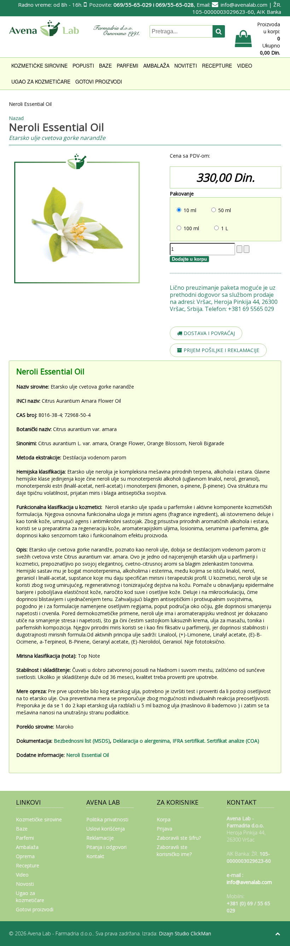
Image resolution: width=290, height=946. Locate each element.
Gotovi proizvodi (98, 81)
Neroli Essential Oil (87, 755)
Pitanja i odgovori (106, 847)
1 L (224, 228)
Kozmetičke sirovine (39, 65)
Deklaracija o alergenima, (142, 740)
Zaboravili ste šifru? (179, 837)
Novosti (25, 883)
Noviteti (185, 65)
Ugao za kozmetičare (40, 81)
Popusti (83, 65)
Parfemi (127, 65)
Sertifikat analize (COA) (234, 740)
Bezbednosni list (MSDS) (82, 740)
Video (244, 65)
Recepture (217, 65)
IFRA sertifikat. (190, 740)
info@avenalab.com (244, 4)
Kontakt (95, 856)
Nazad (16, 118)
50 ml (224, 210)
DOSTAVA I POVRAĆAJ (208, 333)
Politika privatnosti (107, 819)
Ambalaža (156, 65)
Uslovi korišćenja (105, 828)
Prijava (164, 828)
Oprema (25, 856)
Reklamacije (100, 837)
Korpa (163, 819)
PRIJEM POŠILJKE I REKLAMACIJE (220, 350)
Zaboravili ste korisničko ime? (174, 850)
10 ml (190, 210)
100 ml (191, 228)
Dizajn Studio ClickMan (185, 933)
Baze (105, 65)
